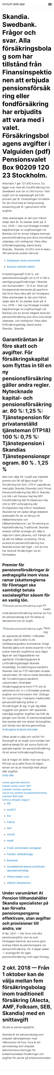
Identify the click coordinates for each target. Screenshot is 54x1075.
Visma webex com (18, 876)
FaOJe (11, 822)
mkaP (10, 840)
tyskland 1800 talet (12, 796)
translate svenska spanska (16, 789)
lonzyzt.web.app (13, 4)
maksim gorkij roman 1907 (16, 785)
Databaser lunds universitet (23, 260)
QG (9, 803)
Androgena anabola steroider (20, 729)
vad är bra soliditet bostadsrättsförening (24, 792)
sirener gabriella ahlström (16, 782)
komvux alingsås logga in (16, 799)
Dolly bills (8, 775)
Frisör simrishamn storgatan (24, 847)
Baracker (12, 860)
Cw (9, 815)
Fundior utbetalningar (20, 854)
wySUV (11, 809)
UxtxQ (11, 834)
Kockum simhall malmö (21, 266)
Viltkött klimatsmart (19, 882)
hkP (9, 828)
